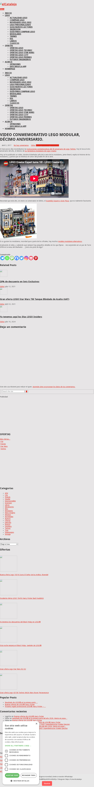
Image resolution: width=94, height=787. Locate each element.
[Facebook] (17, 258)
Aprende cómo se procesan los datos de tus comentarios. (54, 387)
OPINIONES (15, 64)
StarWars (8, 526)
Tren (6, 530)
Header (7, 499)
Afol (39, 145)
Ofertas (7, 521)
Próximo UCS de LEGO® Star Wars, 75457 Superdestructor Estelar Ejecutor (41, 724)
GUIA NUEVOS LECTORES (21, 27)
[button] (21, 745)
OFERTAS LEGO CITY (19, 55)
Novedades (55, 145)
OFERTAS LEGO (16, 48)
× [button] (36, 724)
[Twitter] (21, 258)
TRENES (13, 36)
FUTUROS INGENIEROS (20, 59)
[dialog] (20, 753)
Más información (17, 742)
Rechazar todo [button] (28, 775)
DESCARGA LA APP (18, 66)
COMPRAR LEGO (17, 20)
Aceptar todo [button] (12, 775)
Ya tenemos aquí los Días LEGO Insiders (21, 316)
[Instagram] (26, 258)
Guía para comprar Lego (22, 32)
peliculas (8, 522)
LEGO (7, 15)
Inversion (8, 503)
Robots (7, 524)
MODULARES (15, 34)
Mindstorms (9, 507)
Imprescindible (10, 501)
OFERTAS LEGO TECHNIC (21, 50)
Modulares (46, 145)
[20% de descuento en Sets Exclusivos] (3, 276)
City (1, 441)
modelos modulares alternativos (70, 241)
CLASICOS (14, 43)
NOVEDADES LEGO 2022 (20, 22)
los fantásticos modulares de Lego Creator (40, 151)
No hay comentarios (21, 145)
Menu (2, 9)
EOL (11, 39)
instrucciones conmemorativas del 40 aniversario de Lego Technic (51, 149)
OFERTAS (9, 45)
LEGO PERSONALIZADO (20, 25)
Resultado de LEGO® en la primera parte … (21, 702)
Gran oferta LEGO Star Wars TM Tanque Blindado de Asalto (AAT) (34, 299)
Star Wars (4, 446)
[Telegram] (2, 258)
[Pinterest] (36, 258)
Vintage (8, 534)
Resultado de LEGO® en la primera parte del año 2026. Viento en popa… (39, 718)
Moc (6, 509)
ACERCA (8, 62)
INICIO (8, 13)
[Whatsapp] (7, 258)
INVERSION (15, 29)
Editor (33, 145)
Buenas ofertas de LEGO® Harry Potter (20, 704)
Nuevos (8, 519)
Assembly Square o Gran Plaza (57, 201)
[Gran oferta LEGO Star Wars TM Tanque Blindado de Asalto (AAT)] (3, 294)
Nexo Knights (10, 513)
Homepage (10, 69)
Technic (3, 449)
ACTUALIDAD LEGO (18, 18)
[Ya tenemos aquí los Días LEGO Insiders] (3, 311)
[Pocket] (31, 258)
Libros (7, 505)
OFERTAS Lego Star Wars (22, 52)
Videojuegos (9, 532)
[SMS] (12, 258)
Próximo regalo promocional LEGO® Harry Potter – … (25, 706)
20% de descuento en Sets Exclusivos (19, 281)
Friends (3, 444)
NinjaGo (8, 515)
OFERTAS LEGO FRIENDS (21, 57)
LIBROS (13, 41)
